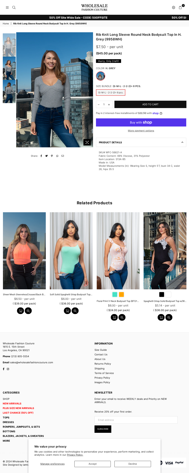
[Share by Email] (62, 155)
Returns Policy (102, 363)
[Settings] (173, 7)
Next (90, 89)
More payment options (141, 130)
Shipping (99, 368)
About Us (99, 359)
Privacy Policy (102, 377)
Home (6, 23)
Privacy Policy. (75, 454)
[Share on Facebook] (41, 155)
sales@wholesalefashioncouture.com (31, 362)
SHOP (6, 398)
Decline (132, 463)
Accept (93, 463)
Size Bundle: (118, 86)
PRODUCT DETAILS (110, 142)
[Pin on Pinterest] (52, 155)
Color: (105, 68)
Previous (19, 89)
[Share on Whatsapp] (57, 155)
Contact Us (100, 354)
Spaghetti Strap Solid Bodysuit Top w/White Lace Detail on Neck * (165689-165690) (165, 301)
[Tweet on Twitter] (46, 155)
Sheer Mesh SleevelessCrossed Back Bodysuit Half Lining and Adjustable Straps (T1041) (24, 294)
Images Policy (102, 382)
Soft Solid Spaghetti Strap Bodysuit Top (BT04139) (71, 294)
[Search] (14, 7)
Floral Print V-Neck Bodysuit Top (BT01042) (118, 301)
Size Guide (100, 349)
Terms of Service (104, 373)
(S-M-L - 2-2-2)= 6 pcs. (110, 92)
